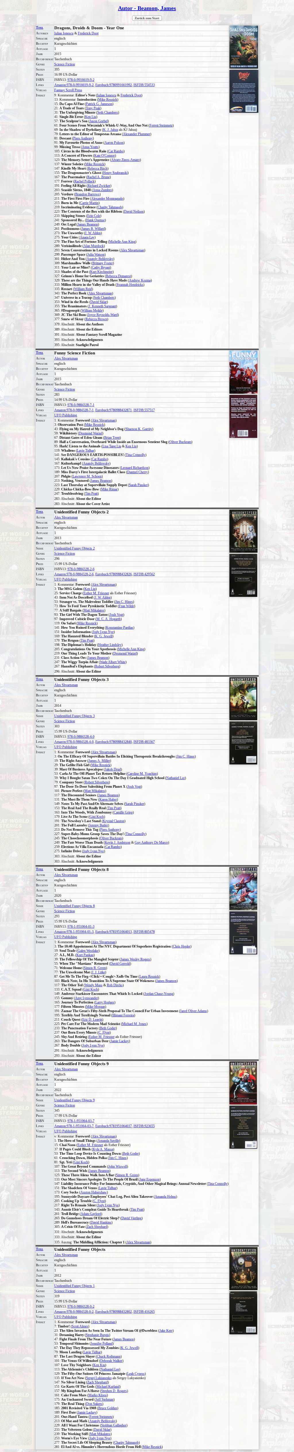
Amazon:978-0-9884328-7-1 (74, 410)
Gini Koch (97, 817)
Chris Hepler (181, 946)
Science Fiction (64, 64)
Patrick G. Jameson (99, 104)
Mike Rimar (109, 489)
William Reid (83, 289)
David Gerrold (120, 964)
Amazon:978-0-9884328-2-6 (74, 574)
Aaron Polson (114, 143)
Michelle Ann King (122, 242)
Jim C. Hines (124, 602)
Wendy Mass (93, 985)
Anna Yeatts (90, 147)
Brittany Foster (102, 263)
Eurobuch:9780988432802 (113, 1312)
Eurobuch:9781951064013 (113, 932)
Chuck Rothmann (109, 1356)
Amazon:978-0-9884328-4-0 (74, 742)
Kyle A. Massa (103, 1149)
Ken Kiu (99, 1365)
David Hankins (101, 1222)
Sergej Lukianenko (99, 1378)
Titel (39, 28)
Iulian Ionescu (64, 33)
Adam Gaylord (91, 1214)
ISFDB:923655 (144, 1126)
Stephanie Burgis (97, 1335)
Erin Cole (93, 216)
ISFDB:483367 (144, 742)
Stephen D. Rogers (114, 1391)
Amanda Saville (108, 1141)
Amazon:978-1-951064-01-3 (74, 932)
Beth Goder (108, 1028)
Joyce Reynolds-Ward (103, 315)
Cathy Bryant (101, 267)
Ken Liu (90, 117)
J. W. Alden (93, 233)
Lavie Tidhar (85, 451)
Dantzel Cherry (137, 472)
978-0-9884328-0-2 (80, 1307)
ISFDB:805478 (144, 932)
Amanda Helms (165, 1197)
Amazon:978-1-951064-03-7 (74, 1126)
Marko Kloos (97, 1395)
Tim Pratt (91, 494)
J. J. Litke (98, 972)
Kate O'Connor (104, 156)
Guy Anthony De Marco (151, 842)
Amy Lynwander (86, 998)
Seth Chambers (107, 112)
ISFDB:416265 (144, 1312)
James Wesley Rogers (135, 959)
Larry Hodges (104, 1002)
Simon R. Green (95, 968)
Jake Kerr (166, 1331)
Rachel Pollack (84, 181)
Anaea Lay (87, 237)
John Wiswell (117, 1166)
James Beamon (88, 224)
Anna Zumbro (102, 190)
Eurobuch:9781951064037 (113, 1126)
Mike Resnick (107, 100)
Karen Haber (108, 799)
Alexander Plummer (136, 134)
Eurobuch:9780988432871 (113, 410)
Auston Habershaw (93, 1192)
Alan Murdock (94, 246)
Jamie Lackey (120, 1041)
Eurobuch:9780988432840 (113, 742)
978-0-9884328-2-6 (80, 569)
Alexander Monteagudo (107, 199)
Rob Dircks (115, 985)
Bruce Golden (107, 1408)
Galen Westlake (88, 951)
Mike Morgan (95, 1007)
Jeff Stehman (104, 1399)
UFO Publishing (65, 415)
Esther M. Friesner (96, 593)
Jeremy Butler (98, 825)
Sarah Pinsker (138, 485)
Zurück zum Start (147, 18)
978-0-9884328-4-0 (80, 737)
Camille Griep (123, 812)
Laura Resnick (149, 977)
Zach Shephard (97, 1227)
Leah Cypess (136, 1374)
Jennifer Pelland (102, 1344)
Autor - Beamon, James (147, 8)
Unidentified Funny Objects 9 (74, 1100)
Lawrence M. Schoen (87, 476)
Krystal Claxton (113, 821)
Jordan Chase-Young (158, 994)
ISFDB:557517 (144, 410)
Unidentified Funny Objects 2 (74, 548)
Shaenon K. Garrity (138, 429)
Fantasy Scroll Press (68, 90)
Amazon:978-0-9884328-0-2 (74, 1312)
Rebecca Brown (96, 319)
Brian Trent (112, 438)
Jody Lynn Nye (103, 632)
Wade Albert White (112, 662)
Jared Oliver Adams (193, 1011)
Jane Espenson (150, 1179)
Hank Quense (95, 220)
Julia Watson (96, 255)
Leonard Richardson (134, 468)
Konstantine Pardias (119, 628)
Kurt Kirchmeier (101, 272)
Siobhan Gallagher (113, 1425)
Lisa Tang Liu (111, 446)
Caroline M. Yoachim (142, 774)
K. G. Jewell (103, 636)
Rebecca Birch (97, 168)
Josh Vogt (116, 615)
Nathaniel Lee (175, 778)
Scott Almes (80, 1326)
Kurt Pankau (85, 955)
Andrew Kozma (140, 280)
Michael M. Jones (134, 1024)
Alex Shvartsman (132, 250)
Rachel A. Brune (98, 177)
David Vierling (131, 1218)
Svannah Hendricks (130, 285)
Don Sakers (94, 1404)
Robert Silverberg (107, 666)
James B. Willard (93, 229)
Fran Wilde (126, 606)
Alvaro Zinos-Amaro (125, 160)
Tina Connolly (135, 455)
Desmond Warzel (90, 433)
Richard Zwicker (99, 186)
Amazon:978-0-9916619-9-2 (74, 85)
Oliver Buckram (180, 442)
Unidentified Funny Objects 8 (74, 906)
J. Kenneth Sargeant (102, 306)
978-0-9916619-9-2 (80, 80)
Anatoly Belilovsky (100, 259)
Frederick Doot (88, 33)
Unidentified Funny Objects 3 (74, 716)
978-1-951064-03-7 (80, 1121)
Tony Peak (93, 108)
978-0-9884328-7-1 (80, 405)
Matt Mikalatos (94, 610)
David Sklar (98, 302)
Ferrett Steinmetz (161, 125)
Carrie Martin (89, 203)
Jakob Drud (113, 769)
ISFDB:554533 (144, 85)
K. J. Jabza (110, 130)
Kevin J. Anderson (117, 842)
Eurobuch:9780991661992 (113, 85)
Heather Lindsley (109, 645)
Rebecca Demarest (118, 276)
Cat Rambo (115, 151)
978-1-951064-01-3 (80, 927)
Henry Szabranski (115, 173)
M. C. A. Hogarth (108, 619)
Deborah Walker (111, 1361)
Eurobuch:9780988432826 (113, 574)
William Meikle (92, 310)
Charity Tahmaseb (110, 207)
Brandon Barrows (87, 194)
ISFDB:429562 (144, 574)
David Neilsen (134, 211)
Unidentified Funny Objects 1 (74, 1286)
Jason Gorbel (99, 121)
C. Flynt (104, 1032)
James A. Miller (99, 761)
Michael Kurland (107, 1387)
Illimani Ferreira (123, 1015)
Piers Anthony (83, 138)
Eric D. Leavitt (92, 1020)
